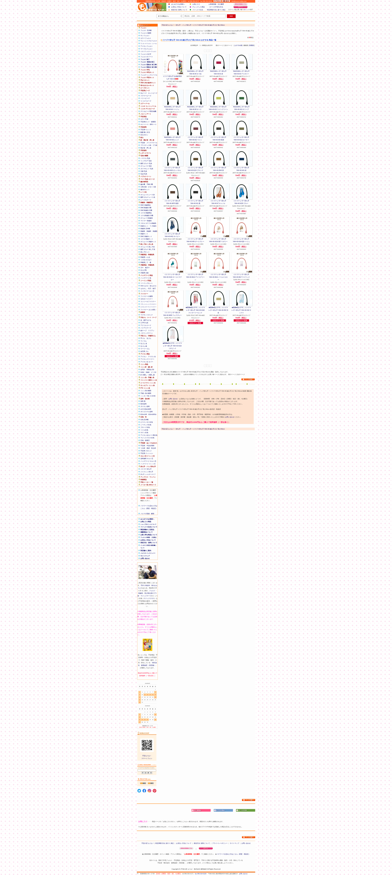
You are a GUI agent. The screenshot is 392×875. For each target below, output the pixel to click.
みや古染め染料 (145, 409)
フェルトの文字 (145, 54)
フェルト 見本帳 (146, 30)
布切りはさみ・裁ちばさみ (148, 286)
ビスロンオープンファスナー (148, 307)
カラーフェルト (145, 38)
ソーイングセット (146, 283)
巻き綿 (153, 448)
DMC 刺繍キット (146, 236)
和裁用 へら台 (145, 257)
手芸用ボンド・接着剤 (148, 122)
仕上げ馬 (143, 270)
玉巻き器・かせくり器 (148, 187)
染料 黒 (142, 401)
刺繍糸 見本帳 (145, 228)
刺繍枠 (149, 231)
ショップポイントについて (148, 524)
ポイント (247, 9)
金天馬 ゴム (144, 351)
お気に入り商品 (145, 521)
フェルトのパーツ (146, 57)
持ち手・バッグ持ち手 (183, 429)
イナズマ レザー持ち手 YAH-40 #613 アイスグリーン (195, 277)
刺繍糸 (140, 593)
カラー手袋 (144, 119)
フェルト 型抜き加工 (147, 62)
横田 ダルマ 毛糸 (146, 163)
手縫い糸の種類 (145, 393)
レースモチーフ (145, 200)
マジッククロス (149, 598)
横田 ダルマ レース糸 (147, 197)
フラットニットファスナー (148, 304)
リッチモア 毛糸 (146, 161)
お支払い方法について (179, 7)
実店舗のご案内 (145, 550)
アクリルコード (145, 325)
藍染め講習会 (152, 414)
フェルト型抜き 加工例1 (148, 64)
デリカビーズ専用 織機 (148, 111)
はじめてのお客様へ (178, 4)
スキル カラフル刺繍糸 (148, 223)
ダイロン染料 (145, 406)
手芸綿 (142, 445)
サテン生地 (144, 432)
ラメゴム (143, 341)
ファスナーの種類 (146, 296)
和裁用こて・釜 (145, 262)
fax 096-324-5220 (200, 873)
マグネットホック (146, 315)
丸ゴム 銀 (143, 346)
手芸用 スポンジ (146, 451)
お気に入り (196, 4)
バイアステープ (145, 328)
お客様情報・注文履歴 (216, 4)
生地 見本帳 (144, 419)
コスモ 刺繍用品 (146, 213)
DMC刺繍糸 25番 (146, 210)
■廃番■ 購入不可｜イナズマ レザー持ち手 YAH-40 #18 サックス (241, 310)
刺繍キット (144, 234)
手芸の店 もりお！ (168, 429)
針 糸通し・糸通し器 (147, 375)
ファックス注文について (148, 527)
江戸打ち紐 (144, 323)
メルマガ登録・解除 (147, 513)
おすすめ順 (238, 45)
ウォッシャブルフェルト (148, 41)
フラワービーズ (145, 96)
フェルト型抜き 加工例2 (148, 67)
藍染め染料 (143, 414)
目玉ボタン (144, 135)
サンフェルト (145, 35)
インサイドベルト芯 (147, 291)
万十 (142, 267)
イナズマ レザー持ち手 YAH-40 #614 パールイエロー (218, 277)
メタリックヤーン (146, 333)
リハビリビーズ (145, 101)
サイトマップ (145, 556)
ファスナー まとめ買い (148, 309)
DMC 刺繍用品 (145, 205)
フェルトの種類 (145, 33)
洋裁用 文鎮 (144, 273)
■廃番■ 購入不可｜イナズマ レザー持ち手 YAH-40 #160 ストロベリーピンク (195, 310)
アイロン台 (152, 356)
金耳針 (142, 369)
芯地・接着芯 (145, 440)
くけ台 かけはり (146, 260)
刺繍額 (155, 231)
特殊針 (142, 372)
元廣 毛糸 (143, 171)
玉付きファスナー (146, 299)
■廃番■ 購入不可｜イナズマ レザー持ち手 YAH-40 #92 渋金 (218, 310)
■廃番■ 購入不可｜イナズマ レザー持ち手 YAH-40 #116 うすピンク (172, 345)
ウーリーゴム (145, 349)
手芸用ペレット (145, 129)
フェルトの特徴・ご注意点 (148, 537)
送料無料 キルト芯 (146, 458)
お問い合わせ (145, 558)
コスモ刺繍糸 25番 (146, 215)
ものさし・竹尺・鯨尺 (148, 288)
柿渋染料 (143, 404)
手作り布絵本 (145, 585)
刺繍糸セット (144, 226)
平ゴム (142, 338)
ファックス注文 (197, 10)
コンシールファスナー (148, 301)
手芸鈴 (142, 143)
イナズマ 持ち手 (146, 469)
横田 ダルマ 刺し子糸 (147, 249)
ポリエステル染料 (146, 411)
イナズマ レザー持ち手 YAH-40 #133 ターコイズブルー (172, 277)
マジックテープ (146, 596)
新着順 (251, 45)
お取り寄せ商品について (148, 535)
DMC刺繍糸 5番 (145, 207)
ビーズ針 (153, 372)
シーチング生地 (145, 425)
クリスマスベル (152, 143)
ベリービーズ (145, 98)
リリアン (151, 330)
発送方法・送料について (148, 542)
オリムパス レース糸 (147, 195)
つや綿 (142, 448)
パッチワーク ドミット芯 (147, 464)
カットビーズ (152, 93)
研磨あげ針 (150, 369)
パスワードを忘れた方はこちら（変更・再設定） (233, 854)
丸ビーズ (143, 93)
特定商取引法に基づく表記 (216, 10)
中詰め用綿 (150, 445)
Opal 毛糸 (143, 174)
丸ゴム (149, 338)
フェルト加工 (145, 59)
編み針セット (145, 189)
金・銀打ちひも (145, 320)
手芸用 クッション (146, 453)
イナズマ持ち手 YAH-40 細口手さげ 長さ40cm (209, 429)
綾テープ (143, 330)
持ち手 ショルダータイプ (147, 474)
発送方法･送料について (179, 10)
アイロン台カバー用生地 (148, 435)
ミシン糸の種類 (145, 390)
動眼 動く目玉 (145, 132)
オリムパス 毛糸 (146, 166)
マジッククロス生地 (147, 438)
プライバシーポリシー (220, 843)
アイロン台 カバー (146, 362)
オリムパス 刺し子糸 (147, 247)
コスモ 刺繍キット (146, 239)
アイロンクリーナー (147, 359)
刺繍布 (142, 231)
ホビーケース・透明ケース (148, 124)
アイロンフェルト (146, 46)
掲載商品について (146, 532)
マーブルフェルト (146, 49)
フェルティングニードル (148, 75)
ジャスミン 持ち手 (146, 472)
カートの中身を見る (216, 7)
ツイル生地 (144, 430)
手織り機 (150, 184)
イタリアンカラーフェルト (148, 51)
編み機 (142, 184)
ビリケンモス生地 (146, 422)
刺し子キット (145, 252)
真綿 (148, 448)
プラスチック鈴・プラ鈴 (148, 145)
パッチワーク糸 (145, 278)
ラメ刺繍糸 (153, 226)
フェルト (152, 590)
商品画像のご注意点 (147, 529)
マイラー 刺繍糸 (146, 221)
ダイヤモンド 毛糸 (146, 169)
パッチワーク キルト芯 (148, 461)
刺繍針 (148, 372)
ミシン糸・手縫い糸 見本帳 (147, 396)
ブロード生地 (145, 427)
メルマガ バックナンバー (147, 553)
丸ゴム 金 (143, 343)
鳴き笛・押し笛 (145, 148)
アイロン (143, 356)
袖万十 (147, 267)
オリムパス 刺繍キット (148, 241)
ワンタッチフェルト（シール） (149, 43)
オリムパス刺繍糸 (146, 218)
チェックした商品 (198, 7)
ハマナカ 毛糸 (145, 158)
